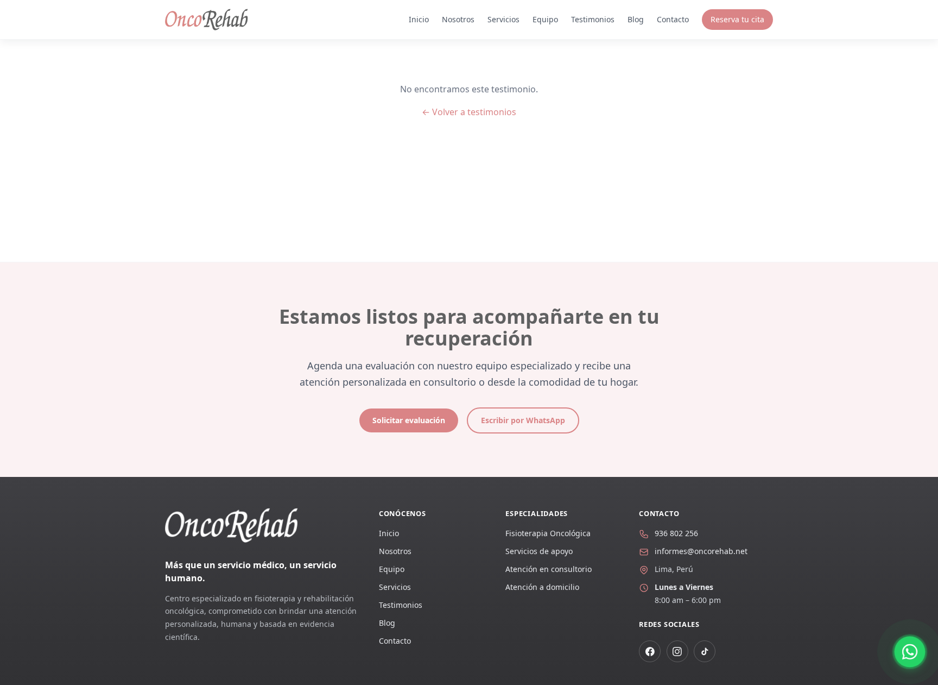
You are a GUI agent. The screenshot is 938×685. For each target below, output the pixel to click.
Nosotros (458, 19)
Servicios (503, 19)
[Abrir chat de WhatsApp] (910, 651)
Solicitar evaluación (408, 420)
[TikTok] (704, 651)
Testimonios (592, 19)
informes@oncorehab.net (701, 551)
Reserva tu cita (737, 19)
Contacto (673, 19)
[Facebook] (650, 651)
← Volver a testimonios (469, 112)
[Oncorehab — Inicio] (206, 19)
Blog (636, 19)
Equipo (545, 19)
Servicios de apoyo (539, 551)
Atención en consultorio (548, 569)
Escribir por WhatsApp (523, 420)
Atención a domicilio (542, 587)
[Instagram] (677, 651)
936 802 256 (676, 533)
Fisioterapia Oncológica (548, 533)
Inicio (419, 19)
